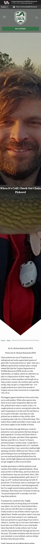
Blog (8, 340)
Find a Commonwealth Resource (26, 7)
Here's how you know (26, 3)
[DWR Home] (21, 18)
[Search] (37, 18)
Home (3, 340)
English (4, 7)
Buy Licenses (20, 28)
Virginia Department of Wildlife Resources (24, 1)
